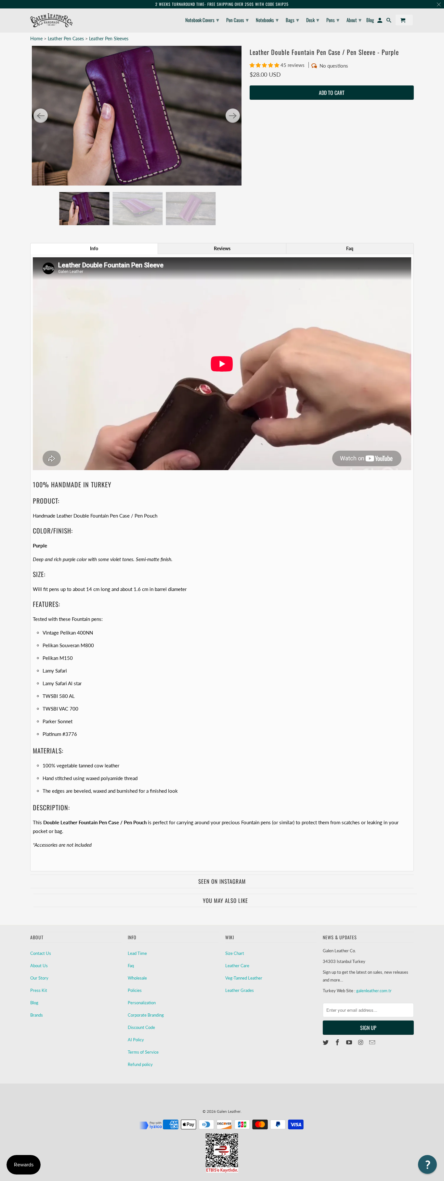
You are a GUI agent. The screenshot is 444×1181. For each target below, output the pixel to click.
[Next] (233, 116)
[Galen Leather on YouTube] (349, 1042)
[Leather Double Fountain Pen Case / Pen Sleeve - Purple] (137, 116)
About (353, 19)
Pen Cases (237, 19)
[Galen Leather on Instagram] (361, 1042)
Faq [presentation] (349, 248)
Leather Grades (239, 990)
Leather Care (237, 965)
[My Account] (380, 21)
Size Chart (234, 953)
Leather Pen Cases (66, 38)
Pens (332, 19)
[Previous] (40, 116)
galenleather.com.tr (374, 990)
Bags (292, 19)
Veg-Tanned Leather (243, 978)
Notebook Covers (202, 19)
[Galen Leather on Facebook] (338, 1042)
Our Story (39, 978)
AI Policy (136, 1039)
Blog (34, 1002)
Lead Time (137, 953)
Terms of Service (143, 1052)
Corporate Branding (146, 1015)
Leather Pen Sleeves (108, 38)
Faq (131, 965)
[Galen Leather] (51, 20)
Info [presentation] (94, 248)
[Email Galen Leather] (372, 1042)
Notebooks (267, 19)
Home (36, 38)
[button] (265, 65)
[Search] (389, 21)
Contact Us (40, 953)
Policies (135, 990)
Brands (36, 1015)
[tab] (94, 248)
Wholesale (137, 978)
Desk (312, 19)
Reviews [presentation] (222, 248)
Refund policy (140, 1064)
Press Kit (38, 990)
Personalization (142, 1002)
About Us (39, 965)
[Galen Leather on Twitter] (326, 1042)
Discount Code (141, 1027)
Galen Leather (229, 1111)
